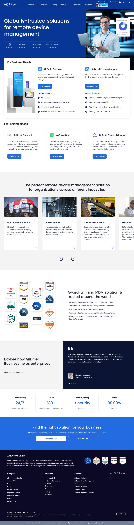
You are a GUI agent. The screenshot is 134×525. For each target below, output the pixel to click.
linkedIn (110, 473)
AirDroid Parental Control (84, 493)
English (120, 514)
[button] (61, 259)
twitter (115, 473)
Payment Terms (13, 493)
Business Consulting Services (52, 482)
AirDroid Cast (79, 490)
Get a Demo (83, 439)
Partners (76, 5)
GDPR (9, 498)
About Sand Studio (14, 478)
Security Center (13, 495)
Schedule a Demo (102, 2)
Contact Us (113, 2)
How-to (48, 489)
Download (88, 5)
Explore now (45, 86)
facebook (119, 473)
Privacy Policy (12, 490)
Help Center (49, 486)
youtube (124, 473)
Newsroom (11, 501)
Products (32, 5)
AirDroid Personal (80, 487)
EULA (9, 487)
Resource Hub (50, 478)
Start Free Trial (51, 439)
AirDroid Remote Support (84, 481)
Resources (64, 5)
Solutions (44, 5)
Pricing (54, 5)
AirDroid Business (80, 478)
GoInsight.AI (79, 484)
